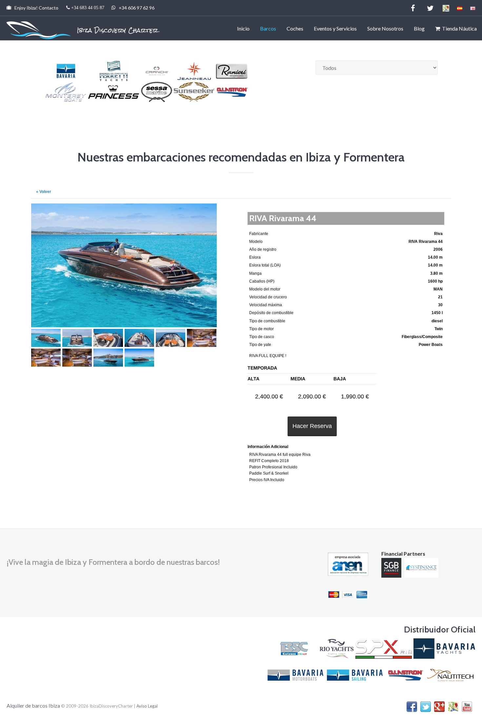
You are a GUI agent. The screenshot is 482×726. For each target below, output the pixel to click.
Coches (295, 28)
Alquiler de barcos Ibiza (34, 705)
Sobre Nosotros (385, 28)
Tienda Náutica (458, 28)
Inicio (243, 28)
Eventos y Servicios (335, 28)
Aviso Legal (147, 706)
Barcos (268, 28)
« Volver (43, 191)
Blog (419, 28)
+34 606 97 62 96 (84, 8)
